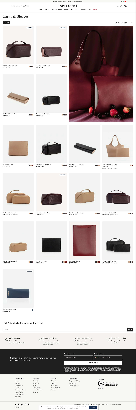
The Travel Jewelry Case (43, 66)
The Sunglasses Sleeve (9, 309)
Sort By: (117, 22)
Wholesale (72, 383)
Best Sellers (57, 10)
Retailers (53, 390)
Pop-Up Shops (55, 388)
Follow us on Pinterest (25, 404)
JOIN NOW (93, 363)
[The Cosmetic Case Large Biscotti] (29, 66)
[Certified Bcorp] (105, 384)
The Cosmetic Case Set (9, 213)
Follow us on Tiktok (22, 404)
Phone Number (99, 354)
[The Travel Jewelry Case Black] (62, 66)
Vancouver (54, 385)
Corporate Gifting (74, 381)
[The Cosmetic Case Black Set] (31, 213)
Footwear (68, 10)
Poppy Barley (68, 6)
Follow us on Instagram (19, 404)
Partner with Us (74, 385)
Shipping (17, 383)
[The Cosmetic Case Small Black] (64, 114)
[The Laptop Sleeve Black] (29, 165)
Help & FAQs (19, 385)
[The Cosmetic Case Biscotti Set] (29, 213)
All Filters (6, 22)
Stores (18, 6)
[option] (68, 1)
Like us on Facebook (16, 404)
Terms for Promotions (78, 404)
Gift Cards (18, 396)
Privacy (93, 404)
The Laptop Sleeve (8, 164)
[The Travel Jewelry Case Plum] (64, 66)
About (13, 6)
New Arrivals (44, 10)
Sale (95, 10)
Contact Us (36, 381)
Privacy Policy (75, 408)
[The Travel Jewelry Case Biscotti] (66, 66)
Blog (34, 385)
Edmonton (54, 381)
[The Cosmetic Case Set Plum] (32, 213)
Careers (35, 392)
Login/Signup (19, 394)
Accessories (86, 10)
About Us (36, 383)
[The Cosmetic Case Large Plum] (32, 66)
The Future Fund (38, 390)
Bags (76, 10)
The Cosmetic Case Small (43, 114)
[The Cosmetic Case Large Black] (31, 66)
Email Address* (69, 354)
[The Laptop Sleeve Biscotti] (31, 165)
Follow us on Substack (29, 404)
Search (130, 329)
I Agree (93, 407)
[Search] (121, 6)
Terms (69, 371)
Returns (17, 381)
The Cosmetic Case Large (10, 66)
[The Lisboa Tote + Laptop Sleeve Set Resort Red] (132, 165)
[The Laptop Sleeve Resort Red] (32, 165)
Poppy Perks (25, 6)
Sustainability (37, 388)
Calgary (53, 383)
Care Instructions (20, 390)
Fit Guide (17, 388)
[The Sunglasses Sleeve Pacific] (32, 310)
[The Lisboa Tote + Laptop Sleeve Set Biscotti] (130, 165)
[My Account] (118, 6)
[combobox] (97, 357)
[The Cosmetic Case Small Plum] (66, 114)
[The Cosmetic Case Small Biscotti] (62, 114)
